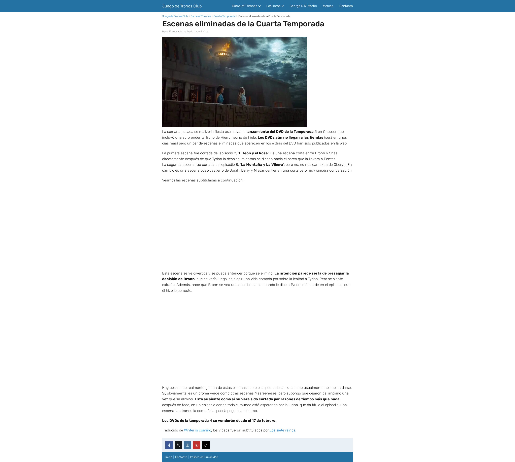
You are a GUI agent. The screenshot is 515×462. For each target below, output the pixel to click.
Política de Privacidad (204, 457)
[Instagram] (187, 445)
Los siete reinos (282, 430)
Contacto (346, 6)
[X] (178, 445)
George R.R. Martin (303, 6)
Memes (328, 6)
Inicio (168, 457)
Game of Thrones (244, 6)
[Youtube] (197, 445)
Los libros (273, 6)
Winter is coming (197, 430)
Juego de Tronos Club (182, 6)
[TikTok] (206, 445)
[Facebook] (169, 445)
